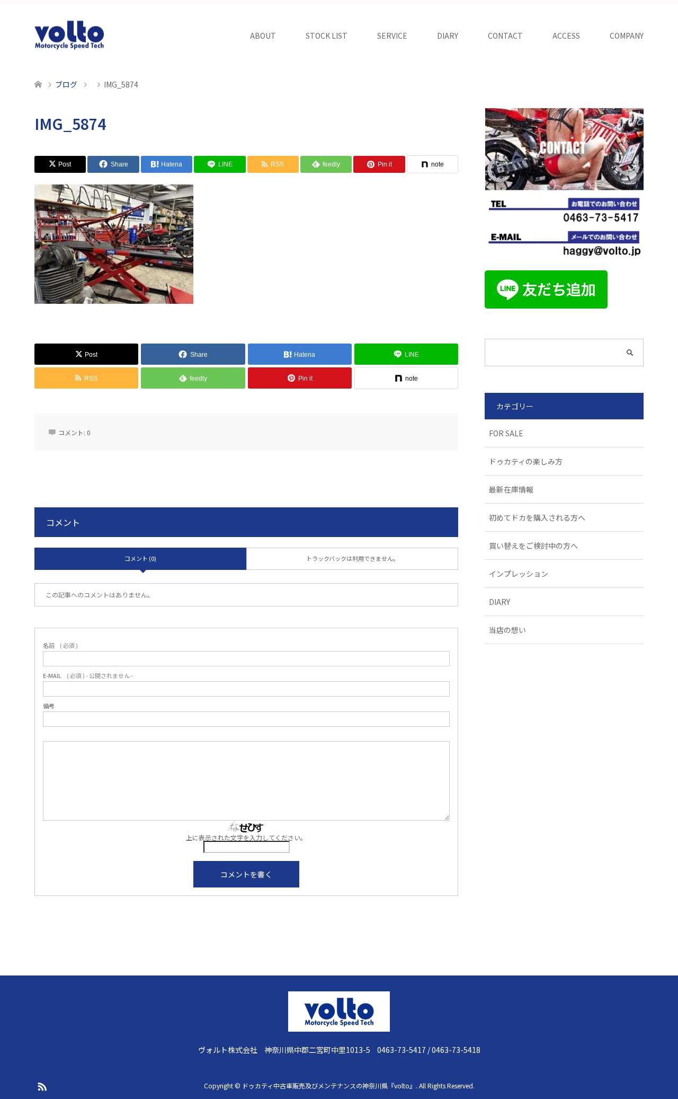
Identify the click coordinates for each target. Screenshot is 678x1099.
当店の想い (507, 630)
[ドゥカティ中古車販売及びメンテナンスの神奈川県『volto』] (69, 35)
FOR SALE (506, 433)
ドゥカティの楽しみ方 (526, 461)
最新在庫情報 (511, 489)
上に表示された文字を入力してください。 (246, 837)
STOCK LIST (326, 35)
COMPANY (627, 35)
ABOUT (263, 35)
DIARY (447, 35)
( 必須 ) (60, 645)
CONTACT (505, 35)
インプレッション (518, 573)
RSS (41, 1085)
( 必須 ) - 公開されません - (88, 676)
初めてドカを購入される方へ (537, 517)
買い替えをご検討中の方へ (533, 545)
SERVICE (392, 35)
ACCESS (566, 35)
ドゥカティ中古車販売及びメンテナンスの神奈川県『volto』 (329, 1085)
